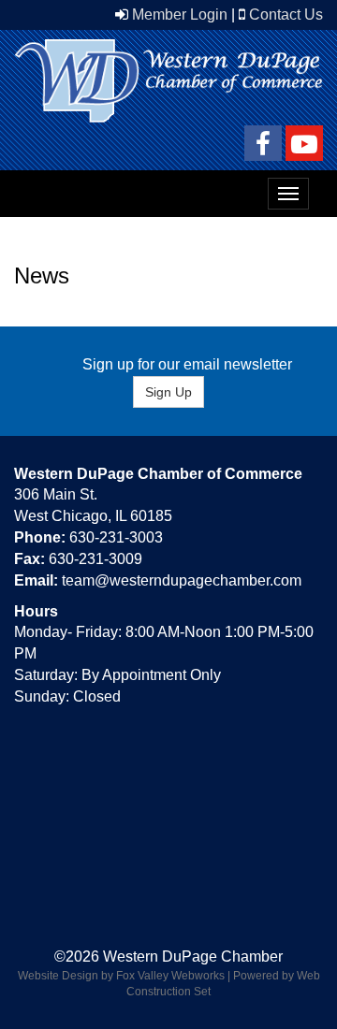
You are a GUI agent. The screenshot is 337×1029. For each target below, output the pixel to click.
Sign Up (168, 391)
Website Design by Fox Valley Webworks (121, 975)
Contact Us (286, 14)
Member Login (179, 14)
